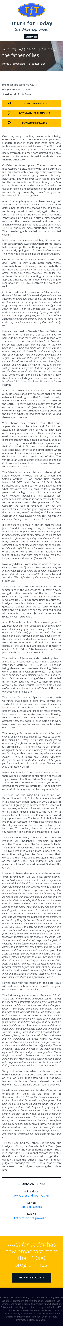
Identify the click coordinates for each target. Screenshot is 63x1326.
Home (5, 63)
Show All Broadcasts (31, 1277)
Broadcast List (37, 63)
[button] (31, 36)
